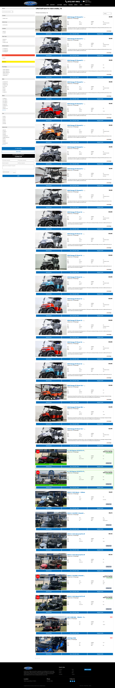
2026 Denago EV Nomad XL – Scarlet (77, 103)
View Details (49, 34)
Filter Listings (19, 148)
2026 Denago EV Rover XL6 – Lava (77, 385)
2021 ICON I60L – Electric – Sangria (77, 617)
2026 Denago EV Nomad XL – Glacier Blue (79, 17)
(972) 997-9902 (50, 681)
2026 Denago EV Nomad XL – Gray (77, 190)
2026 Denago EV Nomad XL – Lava (77, 125)
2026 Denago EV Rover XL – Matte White (78, 320)
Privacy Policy (86, 685)
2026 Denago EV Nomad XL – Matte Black (79, 38)
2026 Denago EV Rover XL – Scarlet (77, 299)
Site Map (90, 685)
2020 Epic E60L (71, 638)
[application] (55, 5)
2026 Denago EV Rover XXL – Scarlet (77, 407)
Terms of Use (81, 685)
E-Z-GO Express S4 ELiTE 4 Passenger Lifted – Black (82, 471)
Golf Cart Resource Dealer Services (34, 685)
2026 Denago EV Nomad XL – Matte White (79, 168)
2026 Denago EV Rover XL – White (77, 234)
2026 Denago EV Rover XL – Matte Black (78, 212)
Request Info (100, 34)
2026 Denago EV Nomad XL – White (77, 60)
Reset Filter (18, 151)
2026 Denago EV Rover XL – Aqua (76, 277)
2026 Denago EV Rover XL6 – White (77, 429)
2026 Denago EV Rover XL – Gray (76, 255)
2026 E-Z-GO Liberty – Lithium (76, 492)
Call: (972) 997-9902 (74, 34)
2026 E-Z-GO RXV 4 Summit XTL (76, 513)
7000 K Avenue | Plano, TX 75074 (30, 681)
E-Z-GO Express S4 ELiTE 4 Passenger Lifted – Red (81, 450)
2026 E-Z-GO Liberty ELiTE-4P (76, 534)
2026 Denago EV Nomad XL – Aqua (77, 82)
